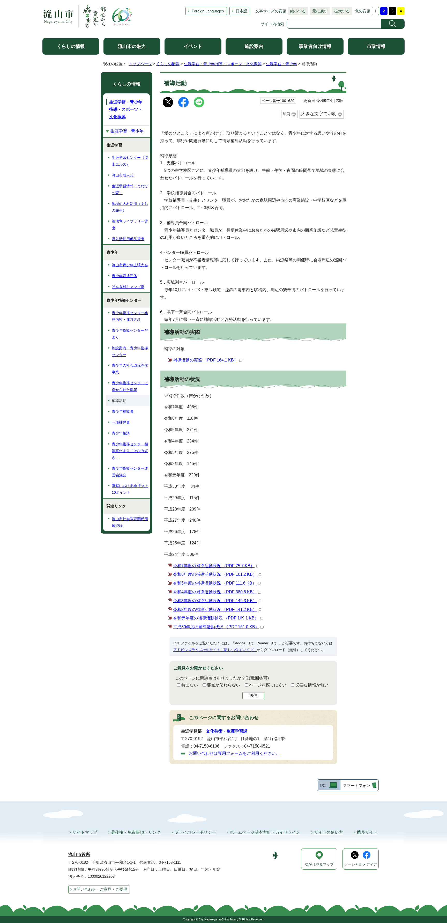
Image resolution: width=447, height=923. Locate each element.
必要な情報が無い (312, 685)
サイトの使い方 (328, 832)
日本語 (241, 11)
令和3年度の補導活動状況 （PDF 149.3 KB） (215, 601)
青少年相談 (121, 433)
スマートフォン (356, 785)
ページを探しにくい (267, 685)
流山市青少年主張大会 (130, 265)
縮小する (297, 11)
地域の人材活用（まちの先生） (130, 207)
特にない (189, 685)
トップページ (140, 64)
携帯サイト (367, 832)
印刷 (286, 114)
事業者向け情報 (315, 46)
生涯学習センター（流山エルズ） (130, 161)
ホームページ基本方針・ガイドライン (265, 832)
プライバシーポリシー (195, 832)
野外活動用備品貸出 (128, 239)
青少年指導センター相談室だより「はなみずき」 (130, 451)
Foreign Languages (208, 11)
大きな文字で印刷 (318, 113)
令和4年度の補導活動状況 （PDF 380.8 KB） (215, 592)
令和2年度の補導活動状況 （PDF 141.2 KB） (215, 609)
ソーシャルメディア (360, 864)
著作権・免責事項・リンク (136, 832)
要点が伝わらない (223, 685)
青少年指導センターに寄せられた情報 (130, 386)
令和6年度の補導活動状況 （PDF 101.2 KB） (215, 574)
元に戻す (319, 11)
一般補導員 (121, 422)
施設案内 (254, 46)
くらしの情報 (71, 46)
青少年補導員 (122, 411)
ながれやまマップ (319, 864)
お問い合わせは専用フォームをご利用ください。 (234, 753)
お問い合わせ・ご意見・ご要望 (100, 889)
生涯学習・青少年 (281, 64)
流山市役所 (79, 854)
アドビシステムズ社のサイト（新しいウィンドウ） (215, 650)
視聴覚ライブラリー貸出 (130, 224)
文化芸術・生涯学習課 (226, 731)
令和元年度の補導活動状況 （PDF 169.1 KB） (216, 618)
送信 (253, 695)
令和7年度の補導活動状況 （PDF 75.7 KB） (214, 566)
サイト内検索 (272, 24)
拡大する (341, 11)
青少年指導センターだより (130, 333)
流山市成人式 (122, 175)
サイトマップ (84, 832)
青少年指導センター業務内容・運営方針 (130, 316)
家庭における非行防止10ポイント (130, 489)
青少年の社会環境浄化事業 (130, 368)
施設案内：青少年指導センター (130, 351)
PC (323, 785)
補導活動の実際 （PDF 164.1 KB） (205, 360)
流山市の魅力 (132, 46)
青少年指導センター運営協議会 (130, 471)
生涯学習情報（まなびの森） (130, 189)
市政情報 (376, 46)
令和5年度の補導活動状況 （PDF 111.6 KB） (214, 583)
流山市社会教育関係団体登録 (130, 522)
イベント (193, 46)
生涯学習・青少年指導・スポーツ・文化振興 (223, 64)
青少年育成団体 (124, 276)
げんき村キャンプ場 (128, 287)
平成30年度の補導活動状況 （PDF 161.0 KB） (216, 627)
